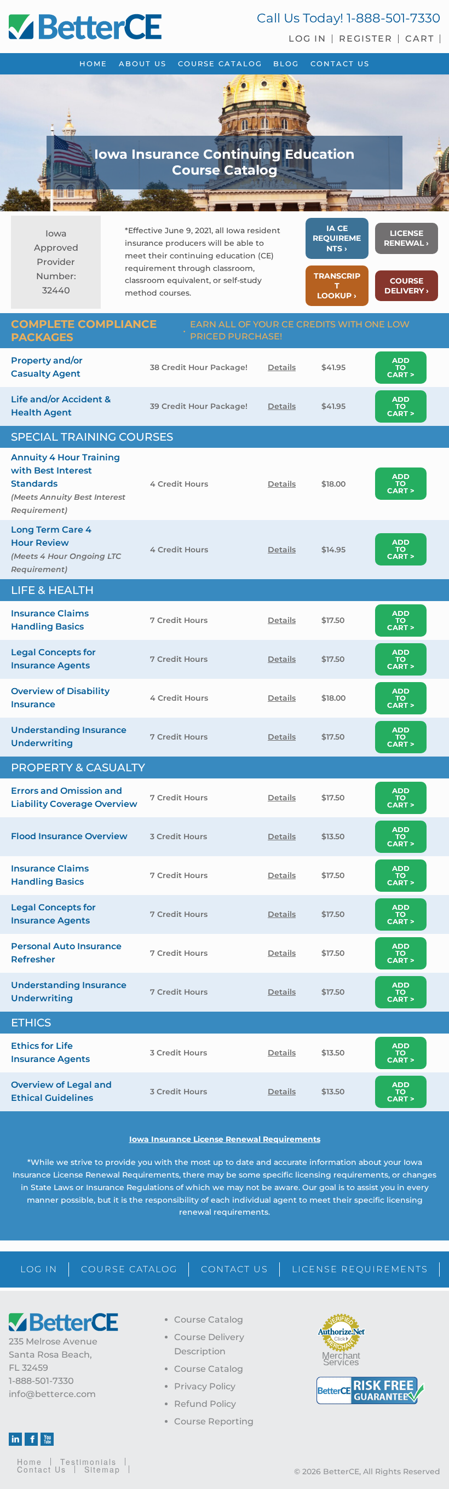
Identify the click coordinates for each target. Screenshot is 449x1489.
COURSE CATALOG (129, 1269)
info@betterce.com (52, 1394)
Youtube (47, 1439)
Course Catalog (208, 1319)
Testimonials (88, 1461)
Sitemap (102, 1469)
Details (282, 367)
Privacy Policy (204, 1386)
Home (29, 1461)
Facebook (31, 1439)
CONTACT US (234, 1269)
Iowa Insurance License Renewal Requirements (224, 1139)
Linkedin (15, 1439)
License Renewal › (406, 238)
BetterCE (112, 24)
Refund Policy (205, 1404)
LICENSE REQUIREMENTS (360, 1269)
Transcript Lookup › (337, 286)
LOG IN (38, 1269)
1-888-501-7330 (393, 18)
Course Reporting (214, 1421)
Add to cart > (401, 367)
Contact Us (41, 1469)
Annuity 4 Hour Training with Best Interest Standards (65, 470)
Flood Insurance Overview (69, 836)
